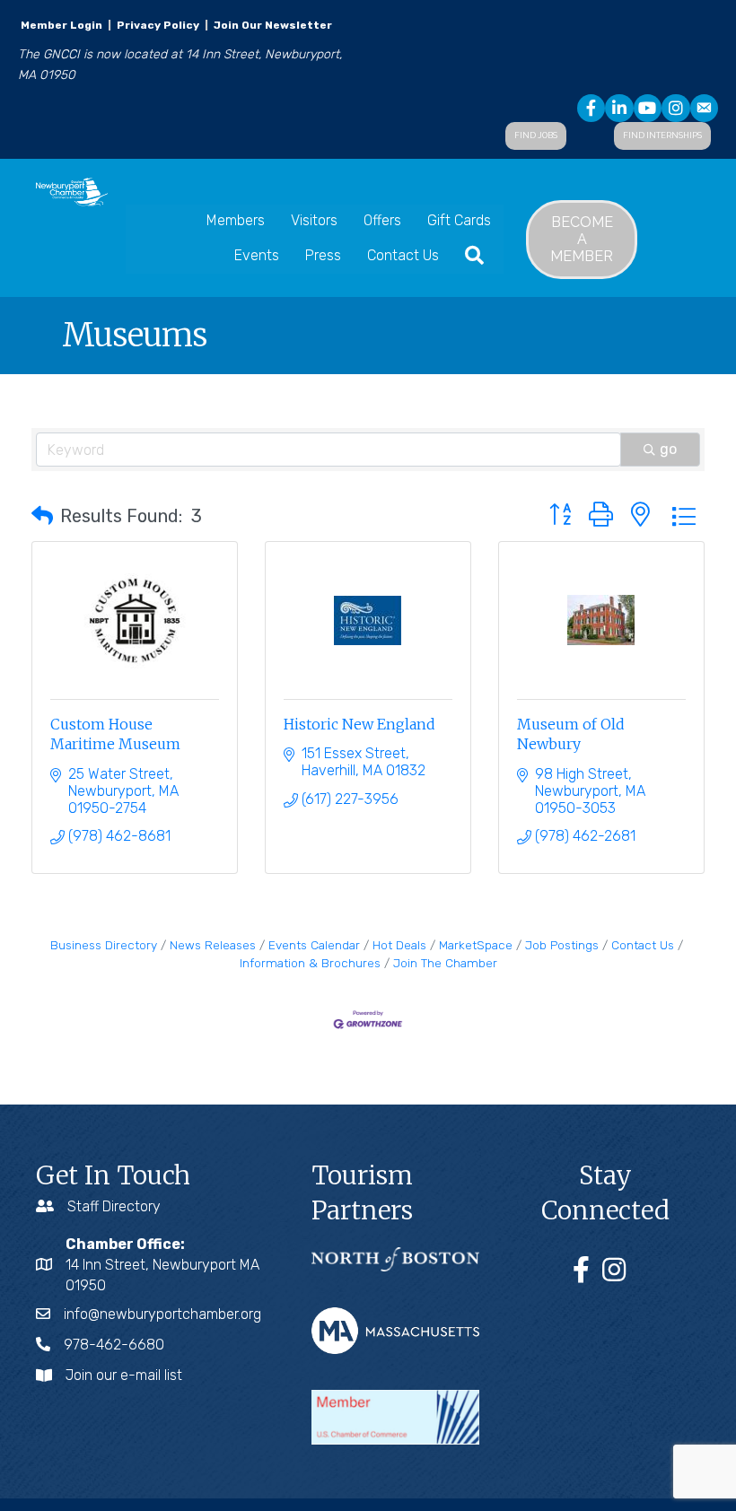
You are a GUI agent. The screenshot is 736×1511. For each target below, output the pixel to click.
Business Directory (103, 945)
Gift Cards (459, 220)
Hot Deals (399, 945)
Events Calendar (314, 945)
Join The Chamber (445, 963)
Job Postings (562, 945)
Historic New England (359, 724)
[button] (42, 516)
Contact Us (403, 255)
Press (323, 255)
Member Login (61, 25)
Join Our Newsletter (271, 25)
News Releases (213, 945)
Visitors (314, 220)
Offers (382, 220)
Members (235, 220)
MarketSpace (476, 945)
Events (256, 255)
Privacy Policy (158, 25)
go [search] (668, 449)
